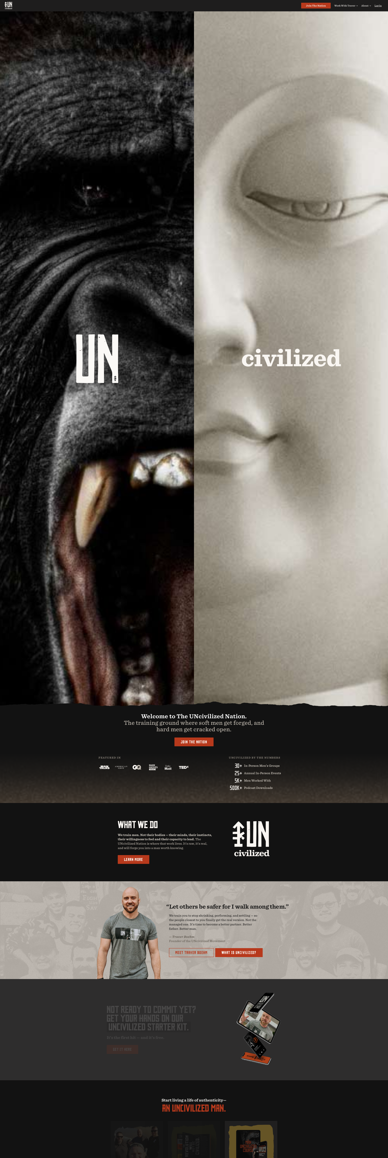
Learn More (133, 859)
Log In (378, 5)
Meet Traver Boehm (191, 952)
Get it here (122, 1049)
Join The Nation (316, 5)
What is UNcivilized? (239, 952)
